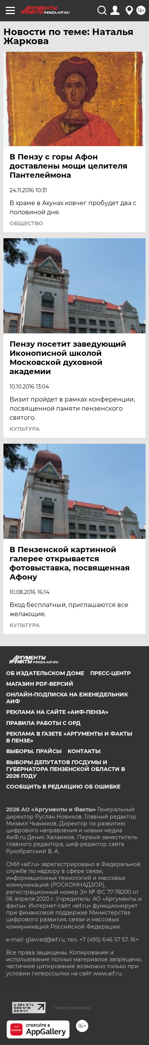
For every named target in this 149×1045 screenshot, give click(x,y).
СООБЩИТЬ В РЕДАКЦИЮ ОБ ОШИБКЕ (63, 786)
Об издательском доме (45, 673)
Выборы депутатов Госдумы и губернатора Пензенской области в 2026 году (65, 769)
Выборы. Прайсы (34, 751)
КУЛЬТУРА (25, 429)
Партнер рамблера (72, 1007)
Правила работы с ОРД (43, 723)
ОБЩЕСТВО (26, 223)
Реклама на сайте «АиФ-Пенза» (57, 712)
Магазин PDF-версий (39, 683)
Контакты (84, 751)
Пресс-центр (110, 673)
